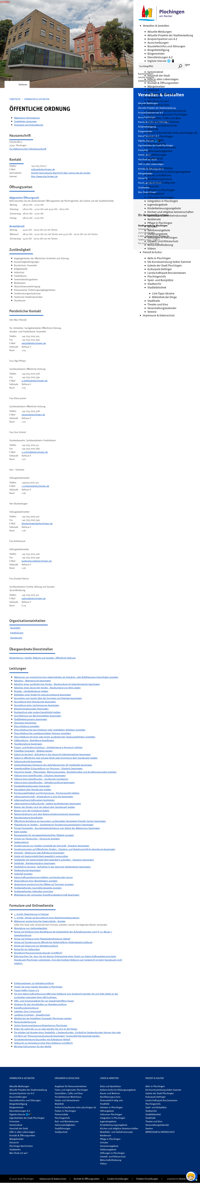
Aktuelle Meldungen (159, 31)
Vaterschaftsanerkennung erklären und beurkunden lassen (43, 877)
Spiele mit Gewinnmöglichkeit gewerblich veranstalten (41, 856)
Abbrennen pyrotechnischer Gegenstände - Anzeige (39, 921)
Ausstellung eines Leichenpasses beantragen (36, 705)
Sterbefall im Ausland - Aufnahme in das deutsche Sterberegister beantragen (52, 867)
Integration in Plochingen (162, 201)
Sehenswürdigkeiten (159, 151)
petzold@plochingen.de (34, 343)
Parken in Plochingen (160, 136)
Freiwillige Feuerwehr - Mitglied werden (33, 751)
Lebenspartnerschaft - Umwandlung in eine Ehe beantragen (43, 796)
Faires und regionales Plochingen (167, 114)
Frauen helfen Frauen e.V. (26, 990)
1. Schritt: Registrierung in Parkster (31, 914)
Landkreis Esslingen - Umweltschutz (32, 1015)
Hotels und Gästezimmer (162, 125)
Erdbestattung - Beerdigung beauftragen (34, 740)
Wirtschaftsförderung (160, 245)
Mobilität (152, 129)
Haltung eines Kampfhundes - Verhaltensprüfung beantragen (44, 782)
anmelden (5, 2)
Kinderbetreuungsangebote (164, 208)
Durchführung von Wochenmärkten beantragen (37, 715)
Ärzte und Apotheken (160, 168)
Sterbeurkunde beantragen (27, 870)
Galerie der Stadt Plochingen (164, 265)
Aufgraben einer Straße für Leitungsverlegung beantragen (42, 694)
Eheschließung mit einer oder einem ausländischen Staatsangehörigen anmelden (54, 737)
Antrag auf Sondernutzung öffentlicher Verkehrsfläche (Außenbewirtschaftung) (53, 942)
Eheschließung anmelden (26, 726)
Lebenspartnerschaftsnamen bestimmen (34, 800)
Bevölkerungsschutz (159, 179)
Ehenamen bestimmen (25, 723)
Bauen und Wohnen (159, 175)
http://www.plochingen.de (44, 176)
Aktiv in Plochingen (159, 258)
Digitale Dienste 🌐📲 (160, 61)
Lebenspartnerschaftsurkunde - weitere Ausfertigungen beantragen (47, 803)
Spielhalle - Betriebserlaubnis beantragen (34, 863)
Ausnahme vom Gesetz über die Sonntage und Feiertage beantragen (48, 698)
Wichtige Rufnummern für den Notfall (32, 1046)
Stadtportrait (155, 158)
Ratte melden (20, 831)
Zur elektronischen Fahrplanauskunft (27, 149)
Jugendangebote (157, 204)
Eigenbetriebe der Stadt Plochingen (27, 1118)
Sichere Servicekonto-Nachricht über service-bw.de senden (60, 173)
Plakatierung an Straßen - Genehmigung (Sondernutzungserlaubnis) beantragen (54, 824)
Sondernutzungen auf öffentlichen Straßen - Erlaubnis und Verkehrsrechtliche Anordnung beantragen (64, 849)
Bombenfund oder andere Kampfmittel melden (37, 712)
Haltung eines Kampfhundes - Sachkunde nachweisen (41, 779)
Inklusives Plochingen (160, 197)
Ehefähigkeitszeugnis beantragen (30, 719)
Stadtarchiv (154, 284)
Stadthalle (153, 301)
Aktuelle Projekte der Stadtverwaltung (170, 35)
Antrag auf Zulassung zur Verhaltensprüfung (36, 946)
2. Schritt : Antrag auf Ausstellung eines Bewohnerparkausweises (47, 917)
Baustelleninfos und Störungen (166, 46)
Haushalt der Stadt (158, 75)
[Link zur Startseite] (161, 13)
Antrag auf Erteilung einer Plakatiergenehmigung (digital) (42, 938)
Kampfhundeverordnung (26, 1008)
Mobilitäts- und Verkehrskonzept (167, 215)
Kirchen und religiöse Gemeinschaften (170, 212)
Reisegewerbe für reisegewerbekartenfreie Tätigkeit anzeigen (44, 835)
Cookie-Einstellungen (117, 1178)
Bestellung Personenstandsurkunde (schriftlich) (38, 953)
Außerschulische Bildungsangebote (169, 171)
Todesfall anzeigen (23, 874)
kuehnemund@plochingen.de (37, 561)
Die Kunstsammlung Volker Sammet (169, 262)
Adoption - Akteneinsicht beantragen (32, 680)
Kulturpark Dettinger (159, 269)
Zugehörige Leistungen (25, 121)
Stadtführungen (157, 154)
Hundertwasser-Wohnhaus (163, 122)
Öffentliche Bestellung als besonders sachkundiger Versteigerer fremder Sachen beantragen (60, 821)
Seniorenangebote (158, 230)
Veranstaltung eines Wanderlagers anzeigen (36, 881)
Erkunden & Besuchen (156, 105)
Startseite (14, 99)
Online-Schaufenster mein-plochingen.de (172, 133)
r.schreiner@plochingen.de (35, 486)
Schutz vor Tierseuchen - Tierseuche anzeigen (37, 838)
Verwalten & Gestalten (156, 25)
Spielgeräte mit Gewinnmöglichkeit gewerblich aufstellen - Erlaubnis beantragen (54, 859)
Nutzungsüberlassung (25, 1022)
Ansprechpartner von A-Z (162, 39)
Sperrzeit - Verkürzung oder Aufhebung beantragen (39, 852)
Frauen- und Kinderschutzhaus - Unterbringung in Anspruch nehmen (48, 747)
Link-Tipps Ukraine (163, 293)
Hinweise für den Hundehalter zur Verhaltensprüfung (40, 1004)
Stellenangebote (157, 234)
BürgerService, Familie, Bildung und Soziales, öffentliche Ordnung (42, 658)
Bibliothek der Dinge (164, 297)
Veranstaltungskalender (161, 308)
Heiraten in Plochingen (161, 190)
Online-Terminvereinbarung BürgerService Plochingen (40, 1025)
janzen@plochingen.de (33, 414)
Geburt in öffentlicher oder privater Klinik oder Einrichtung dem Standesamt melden (56, 758)
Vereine (152, 311)
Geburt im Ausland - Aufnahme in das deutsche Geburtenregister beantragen (52, 754)
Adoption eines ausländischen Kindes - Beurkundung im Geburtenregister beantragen (57, 684)
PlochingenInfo (156, 144)
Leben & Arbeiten (153, 162)
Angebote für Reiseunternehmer (166, 111)
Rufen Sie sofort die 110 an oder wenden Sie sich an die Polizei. (46, 1029)
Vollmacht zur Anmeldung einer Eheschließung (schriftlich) (43, 1043)
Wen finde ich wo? (158, 101)
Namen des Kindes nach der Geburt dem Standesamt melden (44, 807)
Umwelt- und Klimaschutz (162, 241)
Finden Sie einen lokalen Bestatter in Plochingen (38, 986)
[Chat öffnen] (192, 1176)
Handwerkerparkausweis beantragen (32, 786)
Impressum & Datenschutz (159, 315)
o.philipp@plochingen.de (34, 380)
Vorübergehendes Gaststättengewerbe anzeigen (38, 888)
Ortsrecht (153, 90)
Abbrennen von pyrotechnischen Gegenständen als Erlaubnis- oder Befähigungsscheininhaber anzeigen (66, 677)
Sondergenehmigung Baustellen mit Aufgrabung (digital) (42, 1039)
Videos (151, 248)
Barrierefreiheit (145, 74)
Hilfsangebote (155, 193)
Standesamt (16, 637)
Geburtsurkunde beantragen (28, 761)
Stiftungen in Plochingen (162, 237)
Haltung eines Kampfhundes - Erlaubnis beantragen (40, 775)
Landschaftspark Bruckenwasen (166, 273)
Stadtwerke (154, 97)
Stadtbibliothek (156, 287)
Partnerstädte (155, 140)
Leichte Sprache (146, 77)
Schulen (152, 226)
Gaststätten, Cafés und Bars (164, 118)
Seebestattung (21, 842)
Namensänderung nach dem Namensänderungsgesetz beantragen (47, 814)
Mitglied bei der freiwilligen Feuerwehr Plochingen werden (43, 1018)
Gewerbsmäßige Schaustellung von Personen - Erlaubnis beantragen (48, 768)
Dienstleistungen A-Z (160, 57)
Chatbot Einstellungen (147, 1178)
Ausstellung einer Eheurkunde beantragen (35, 701)
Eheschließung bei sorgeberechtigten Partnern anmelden (42, 733)
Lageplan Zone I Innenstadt (27, 1011)
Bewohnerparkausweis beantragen (31, 708)
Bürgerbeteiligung (158, 50)
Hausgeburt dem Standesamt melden (32, 789)
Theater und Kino (157, 304)
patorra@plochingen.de (34, 598)
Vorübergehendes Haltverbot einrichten (33, 891)
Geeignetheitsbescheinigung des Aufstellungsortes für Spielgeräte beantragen (53, 765)
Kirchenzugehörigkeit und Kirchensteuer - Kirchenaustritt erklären (47, 793)
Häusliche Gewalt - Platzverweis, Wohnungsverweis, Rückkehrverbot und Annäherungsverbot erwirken (65, 772)
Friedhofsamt (16, 633)
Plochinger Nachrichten (161, 94)
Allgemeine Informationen (27, 118)
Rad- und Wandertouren (161, 147)
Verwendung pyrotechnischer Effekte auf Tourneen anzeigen (44, 884)
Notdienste (154, 219)
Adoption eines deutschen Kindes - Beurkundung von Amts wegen (47, 687)
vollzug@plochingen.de (43, 169)
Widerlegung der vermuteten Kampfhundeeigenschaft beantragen (46, 895)
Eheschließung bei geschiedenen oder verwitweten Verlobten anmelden (50, 730)
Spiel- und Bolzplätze (160, 280)
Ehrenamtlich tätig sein (161, 182)
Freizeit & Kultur (152, 252)
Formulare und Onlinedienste (28, 125)
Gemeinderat (155, 72)
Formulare (14, 1121)
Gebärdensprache (147, 81)
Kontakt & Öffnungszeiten (163, 83)
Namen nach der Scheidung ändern (31, 810)
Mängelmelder (156, 86)
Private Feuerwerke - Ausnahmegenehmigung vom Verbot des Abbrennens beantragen (57, 828)
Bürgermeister (156, 53)
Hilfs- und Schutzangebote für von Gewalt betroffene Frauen (44, 1001)
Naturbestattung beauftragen (28, 817)
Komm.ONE (185, 1178)
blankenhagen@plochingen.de (37, 523)
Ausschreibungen (158, 42)
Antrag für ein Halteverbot (27, 949)
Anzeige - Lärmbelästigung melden (31, 691)
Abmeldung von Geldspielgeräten (30, 928)
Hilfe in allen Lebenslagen (163, 79)
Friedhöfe (153, 186)
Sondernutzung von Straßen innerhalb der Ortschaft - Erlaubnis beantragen (51, 845)
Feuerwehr (15, 628)
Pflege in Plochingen (159, 223)
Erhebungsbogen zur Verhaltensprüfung (34, 983)
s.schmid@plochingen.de (35, 452)
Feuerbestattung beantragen (28, 744)
